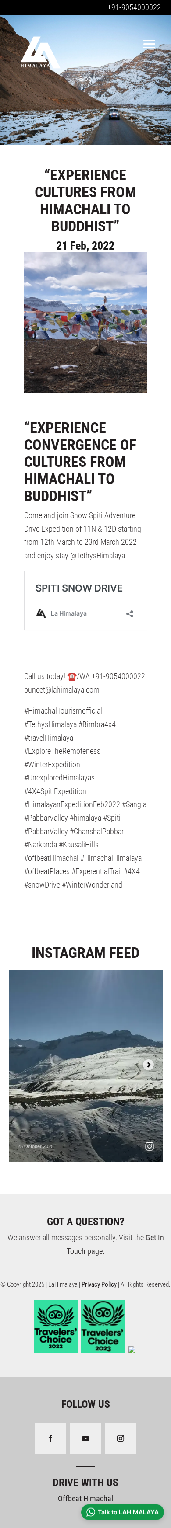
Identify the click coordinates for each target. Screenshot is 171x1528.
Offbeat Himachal (85, 1498)
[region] (85, 79)
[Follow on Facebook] (50, 1438)
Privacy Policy (100, 1284)
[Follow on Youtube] (85, 1438)
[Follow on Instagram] (120, 1438)
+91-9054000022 (134, 7)
